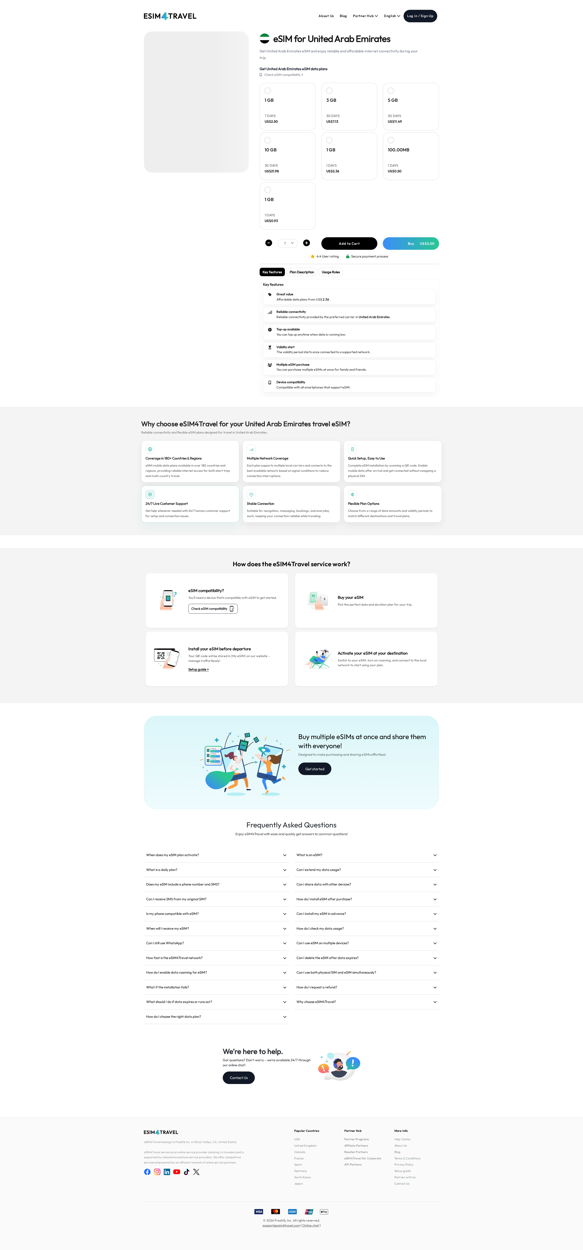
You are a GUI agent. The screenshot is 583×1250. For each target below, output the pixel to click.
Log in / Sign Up (420, 16)
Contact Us (239, 1077)
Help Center (402, 1139)
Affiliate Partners (356, 1145)
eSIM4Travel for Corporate (362, 1158)
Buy (421, 243)
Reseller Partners (356, 1152)
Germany (300, 1171)
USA (297, 1139)
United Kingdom (305, 1145)
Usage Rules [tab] (331, 272)
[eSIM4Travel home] (170, 16)
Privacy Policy (403, 1164)
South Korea (302, 1177)
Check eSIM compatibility (209, 609)
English (390, 16)
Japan (298, 1183)
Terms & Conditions (407, 1158)
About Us (326, 16)
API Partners (353, 1164)
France (299, 1158)
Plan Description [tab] (302, 272)
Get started (314, 769)
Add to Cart (349, 243)
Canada (299, 1152)
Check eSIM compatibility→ (283, 75)
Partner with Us (405, 1177)
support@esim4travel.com (281, 1225)
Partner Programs (356, 1139)
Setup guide (402, 1171)
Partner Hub (364, 16)
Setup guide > (198, 669)
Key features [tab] (272, 272)
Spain (298, 1164)
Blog (343, 16)
